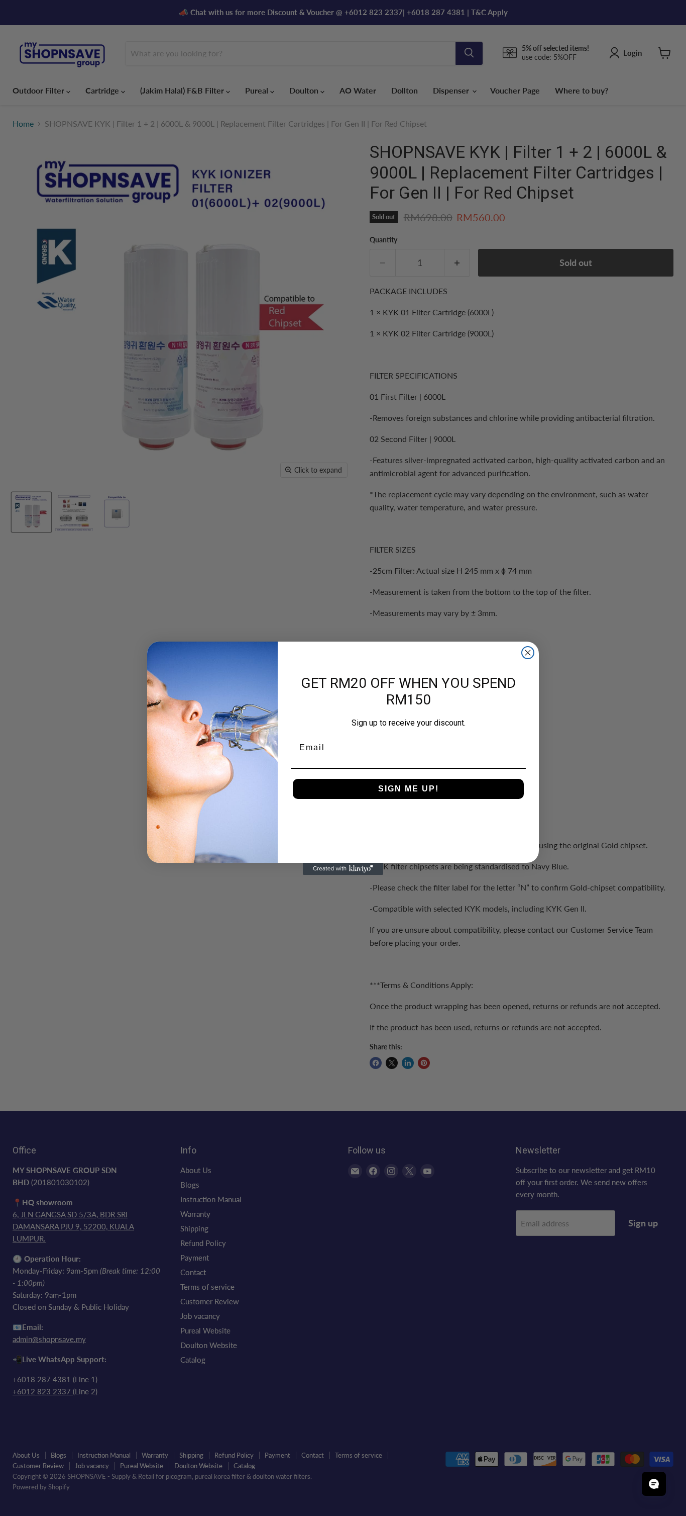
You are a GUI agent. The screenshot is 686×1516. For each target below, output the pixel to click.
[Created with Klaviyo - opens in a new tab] (343, 869)
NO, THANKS (408, 819)
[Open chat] (654, 1484)
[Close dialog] (528, 653)
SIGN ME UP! (408, 788)
